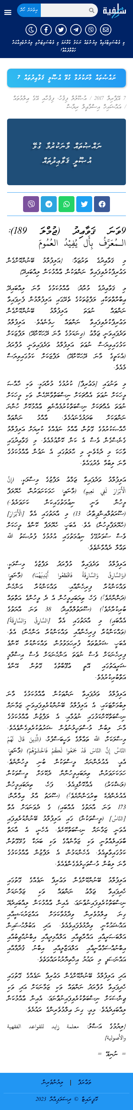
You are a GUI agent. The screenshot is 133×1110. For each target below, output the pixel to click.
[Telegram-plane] (76, 29)
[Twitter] (61, 29)
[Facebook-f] (46, 29)
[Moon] (31, 29)
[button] (7, 12)
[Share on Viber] (31, 204)
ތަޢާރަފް (84, 1082)
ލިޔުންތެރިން (52, 1082)
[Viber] (90, 29)
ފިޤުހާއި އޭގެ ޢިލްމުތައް (33, 99)
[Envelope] (105, 29)
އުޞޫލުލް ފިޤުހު (73, 99)
